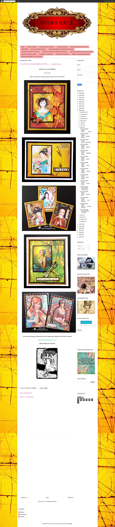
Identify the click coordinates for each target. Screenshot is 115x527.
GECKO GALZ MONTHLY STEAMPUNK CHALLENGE (54, 51)
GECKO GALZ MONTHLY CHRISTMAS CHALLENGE (61, 49)
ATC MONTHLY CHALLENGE (46, 54)
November (83, 114)
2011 (80, 236)
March (82, 217)
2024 (80, 97)
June (81, 125)
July (81, 122)
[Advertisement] (47, 466)
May (81, 127)
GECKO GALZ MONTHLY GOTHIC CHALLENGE (81, 51)
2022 (80, 101)
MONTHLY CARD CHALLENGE (29, 54)
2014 (80, 230)
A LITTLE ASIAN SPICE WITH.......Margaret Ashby (85, 152)
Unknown (22, 516)
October (82, 116)
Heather (22, 512)
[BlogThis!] (42, 388)
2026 (80, 93)
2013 (80, 232)
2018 (80, 110)
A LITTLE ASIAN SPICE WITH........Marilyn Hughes (85, 170)
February (82, 219)
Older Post (70, 497)
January (82, 221)
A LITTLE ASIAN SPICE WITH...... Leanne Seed (85, 188)
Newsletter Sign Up (86, 322)
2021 (80, 104)
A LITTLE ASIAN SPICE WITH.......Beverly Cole (85, 193)
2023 (80, 99)
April (81, 215)
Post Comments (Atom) (50, 501)
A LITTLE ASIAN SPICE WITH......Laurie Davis (84, 158)
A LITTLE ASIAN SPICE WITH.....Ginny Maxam (84, 176)
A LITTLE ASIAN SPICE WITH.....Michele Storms (84, 135)
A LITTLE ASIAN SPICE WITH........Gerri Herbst (84, 164)
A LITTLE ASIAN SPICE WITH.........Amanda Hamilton (85, 205)
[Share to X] (43, 388)
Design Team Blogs (31, 46)
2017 (80, 224)
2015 (80, 228)
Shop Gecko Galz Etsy (62, 46)
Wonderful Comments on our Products (79, 46)
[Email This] (40, 388)
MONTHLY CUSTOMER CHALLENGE (80, 54)
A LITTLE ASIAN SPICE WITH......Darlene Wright (85, 146)
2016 (80, 226)
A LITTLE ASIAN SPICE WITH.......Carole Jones (84, 182)
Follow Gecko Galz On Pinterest (46, 46)
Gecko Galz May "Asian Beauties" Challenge (84, 211)
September (83, 118)
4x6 (61, 523)
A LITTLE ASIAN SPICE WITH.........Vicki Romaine (84, 199)
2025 (80, 95)
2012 (80, 234)
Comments (82, 249)
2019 (80, 108)
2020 (80, 106)
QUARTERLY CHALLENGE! (62, 54)
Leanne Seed (23, 514)
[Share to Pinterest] (47, 388)
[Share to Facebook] (45, 388)
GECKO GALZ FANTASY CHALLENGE (30, 51)
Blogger (70, 523)
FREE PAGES (25, 49)
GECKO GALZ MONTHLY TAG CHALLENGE (32, 56)
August (82, 120)
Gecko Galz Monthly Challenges (38, 49)
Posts (81, 246)
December (83, 112)
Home (23, 46)
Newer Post (24, 497)
